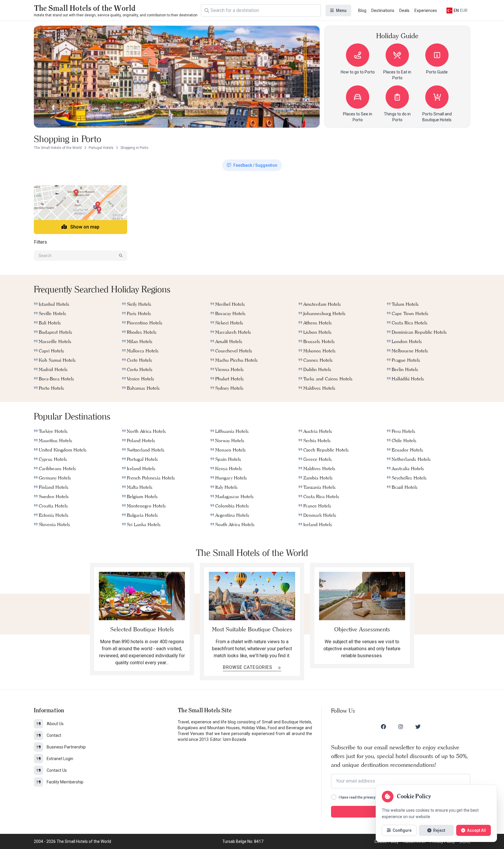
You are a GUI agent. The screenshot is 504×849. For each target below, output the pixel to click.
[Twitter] (418, 727)
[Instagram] (400, 727)
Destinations (382, 10)
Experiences (425, 10)
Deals (404, 10)
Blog (362, 10)
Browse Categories (248, 667)
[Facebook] (383, 727)
